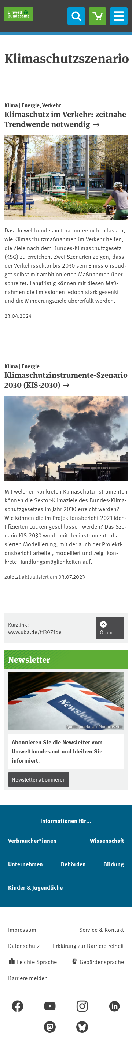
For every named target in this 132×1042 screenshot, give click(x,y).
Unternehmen (25, 864)
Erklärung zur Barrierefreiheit (88, 945)
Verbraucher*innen (32, 840)
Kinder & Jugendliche (35, 887)
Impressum (22, 929)
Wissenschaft (107, 840)
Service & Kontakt (101, 929)
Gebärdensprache (102, 961)
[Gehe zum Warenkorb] (97, 16)
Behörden (73, 864)
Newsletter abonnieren (39, 779)
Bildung (113, 864)
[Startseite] (18, 14)
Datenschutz (24, 945)
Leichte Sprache (37, 961)
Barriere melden (28, 978)
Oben (106, 632)
